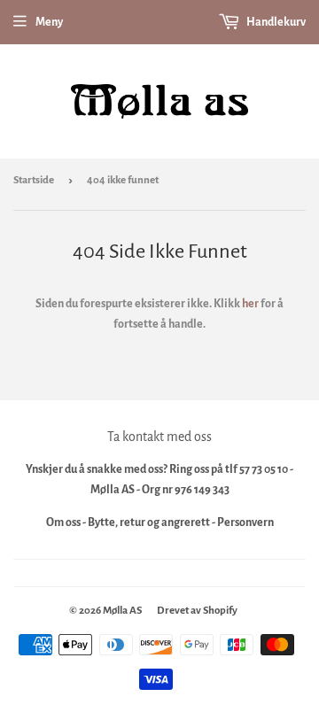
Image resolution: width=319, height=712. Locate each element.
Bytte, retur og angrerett (149, 522)
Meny (49, 22)
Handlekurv (275, 22)
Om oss (63, 522)
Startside (33, 180)
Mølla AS (122, 610)
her (250, 304)
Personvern (245, 522)
